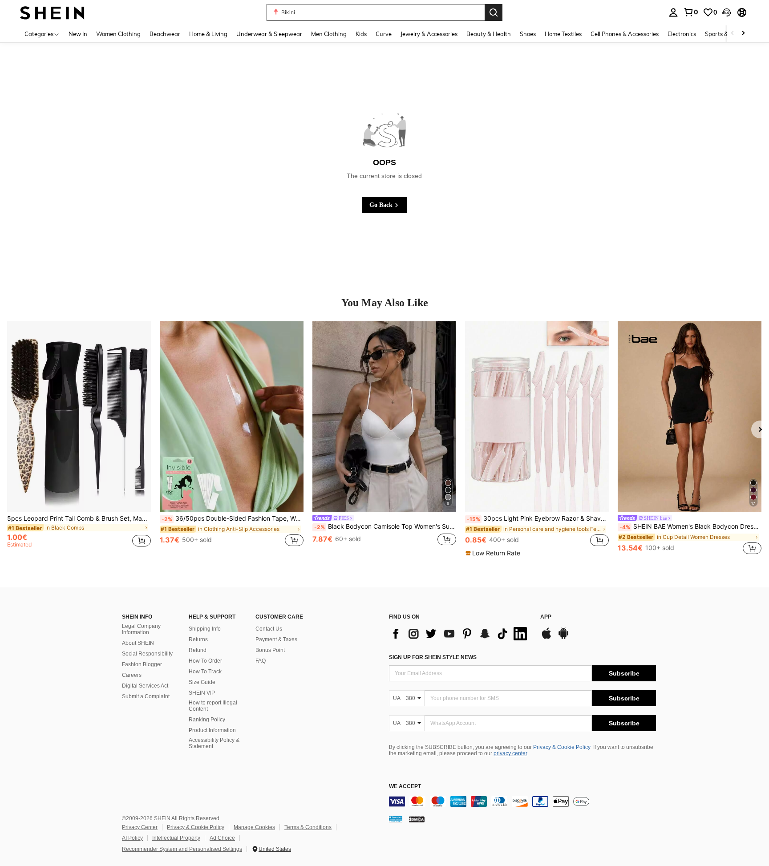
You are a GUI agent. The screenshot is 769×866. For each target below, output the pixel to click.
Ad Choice (222, 838)
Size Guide (202, 682)
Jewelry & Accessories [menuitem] (429, 33)
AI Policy (132, 838)
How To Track (205, 671)
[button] (726, 12)
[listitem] (79, 438)
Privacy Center (140, 827)
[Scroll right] (743, 33)
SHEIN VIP (202, 693)
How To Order (205, 661)
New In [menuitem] (78, 33)
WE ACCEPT (405, 786)
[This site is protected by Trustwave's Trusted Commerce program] (395, 819)
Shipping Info (205, 629)
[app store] (546, 638)
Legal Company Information (141, 629)
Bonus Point (270, 650)
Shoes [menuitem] (528, 33)
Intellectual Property (176, 838)
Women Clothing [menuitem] (118, 33)
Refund (197, 650)
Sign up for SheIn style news (433, 657)
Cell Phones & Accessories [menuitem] (625, 33)
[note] (494, 553)
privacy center (510, 753)
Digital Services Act (145, 686)
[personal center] (673, 12)
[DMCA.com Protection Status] (417, 819)
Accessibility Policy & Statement (214, 743)
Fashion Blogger (142, 664)
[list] (460, 633)
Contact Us (268, 629)
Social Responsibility (147, 654)
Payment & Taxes (276, 639)
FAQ (260, 661)
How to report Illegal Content (213, 706)
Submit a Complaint (146, 696)
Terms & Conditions (308, 827)
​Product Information (212, 730)
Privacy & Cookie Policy (562, 747)
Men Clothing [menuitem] (329, 33)
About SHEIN (138, 643)
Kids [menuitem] (361, 33)
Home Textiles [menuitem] (563, 33)
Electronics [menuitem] (682, 33)
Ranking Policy (207, 719)
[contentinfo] (522, 801)
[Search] (493, 12)
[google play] (563, 638)
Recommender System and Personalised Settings (182, 849)
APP (545, 617)
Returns (198, 639)
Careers (132, 675)
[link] (690, 12)
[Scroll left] (732, 33)
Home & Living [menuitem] (208, 33)
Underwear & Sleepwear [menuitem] (269, 33)
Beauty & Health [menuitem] (488, 33)
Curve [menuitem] (384, 33)
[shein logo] (52, 12)
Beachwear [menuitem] (165, 33)
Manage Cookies (254, 827)
